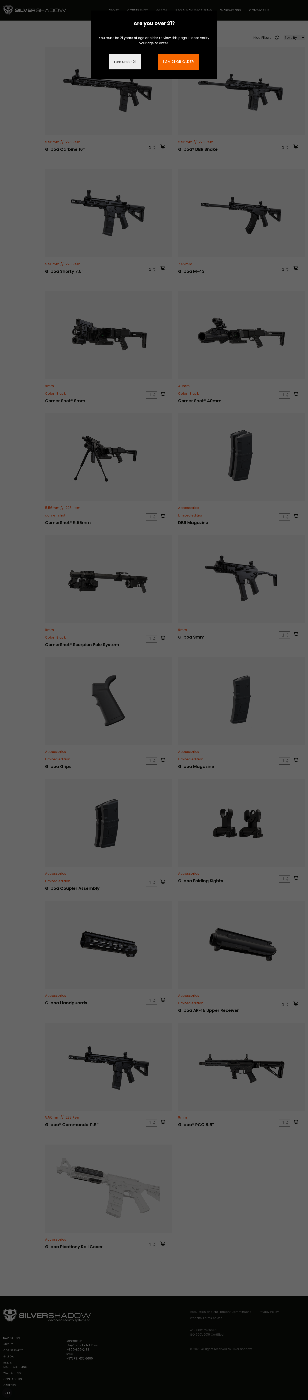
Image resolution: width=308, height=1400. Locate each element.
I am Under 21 (125, 61)
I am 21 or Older (178, 61)
